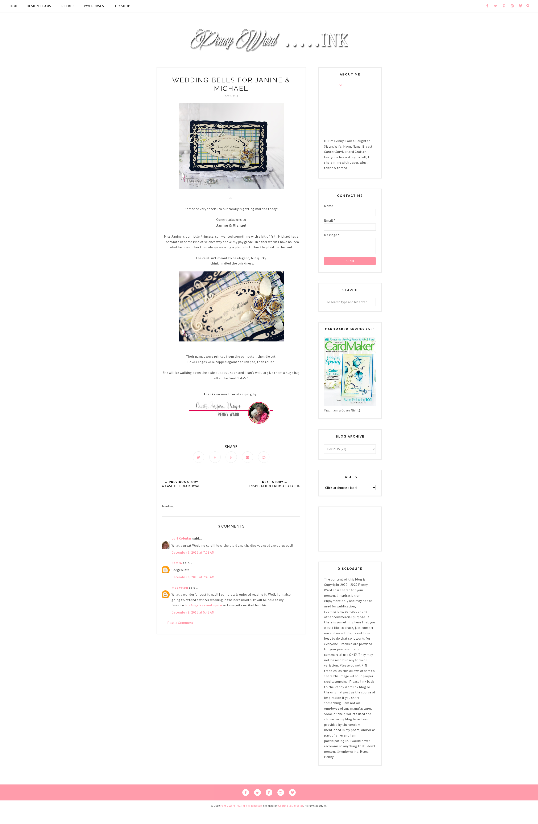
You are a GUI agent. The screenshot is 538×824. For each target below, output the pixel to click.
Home (13, 6)
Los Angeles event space (203, 605)
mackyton (179, 587)
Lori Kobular (181, 538)
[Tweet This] (198, 457)
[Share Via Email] (247, 457)
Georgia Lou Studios (290, 806)
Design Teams (39, 6)
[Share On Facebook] (215, 457)
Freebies (67, 6)
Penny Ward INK (230, 806)
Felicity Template (251, 806)
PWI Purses (94, 6)
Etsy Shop (121, 6)
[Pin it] (231, 457)
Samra (176, 563)
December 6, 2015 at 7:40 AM (193, 577)
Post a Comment (180, 622)
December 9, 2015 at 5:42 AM (193, 612)
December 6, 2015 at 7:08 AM (193, 552)
